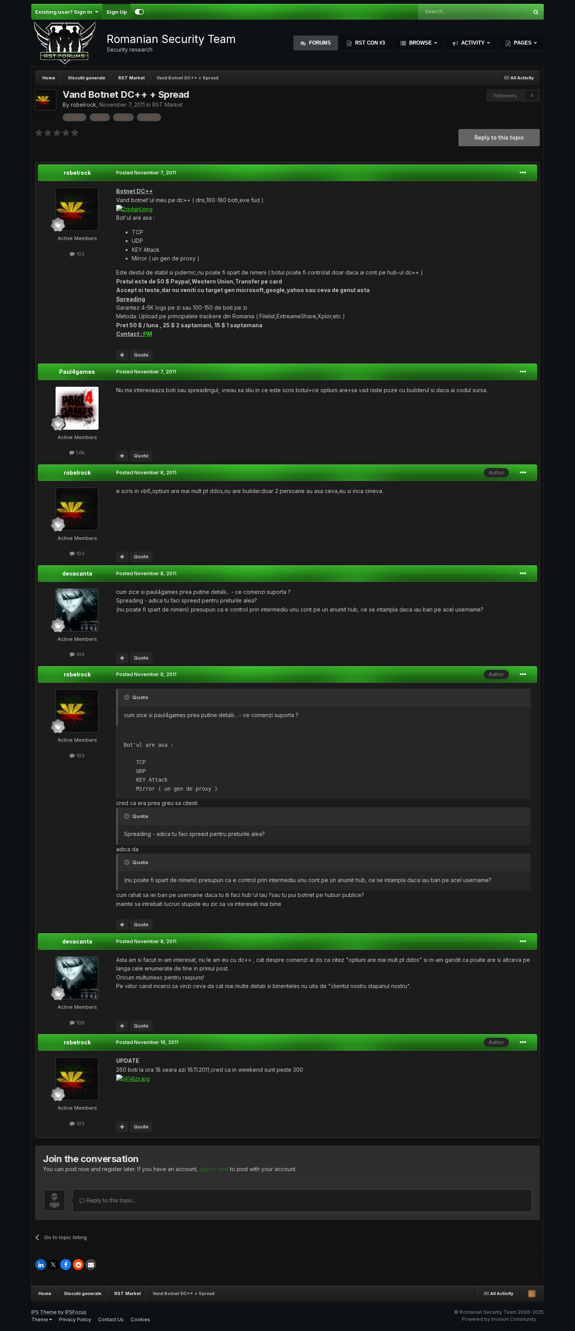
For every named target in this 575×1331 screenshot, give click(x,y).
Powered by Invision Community (499, 1319)
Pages (522, 43)
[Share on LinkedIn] (40, 1264)
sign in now (213, 1169)
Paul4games (77, 371)
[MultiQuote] (122, 355)
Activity (473, 43)
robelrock (83, 104)
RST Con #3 (369, 43)
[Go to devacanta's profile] (77, 609)
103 (79, 254)
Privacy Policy (75, 1319)
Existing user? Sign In (65, 12)
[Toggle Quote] (127, 697)
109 (79, 654)
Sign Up (116, 12)
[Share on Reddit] (78, 1264)
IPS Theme (44, 1312)
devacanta (77, 573)
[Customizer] (139, 12)
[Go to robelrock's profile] (45, 99)
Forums (319, 43)
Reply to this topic (499, 137)
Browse (420, 43)
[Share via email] (90, 1264)
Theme (40, 1319)
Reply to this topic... (110, 1200)
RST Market (167, 104)
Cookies (140, 1319)
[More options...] (523, 173)
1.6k (79, 452)
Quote (141, 355)
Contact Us (111, 1319)
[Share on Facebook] (65, 1264)
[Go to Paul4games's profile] (77, 408)
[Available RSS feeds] (531, 1293)
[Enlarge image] (134, 208)
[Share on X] (53, 1264)
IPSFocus (75, 1312)
